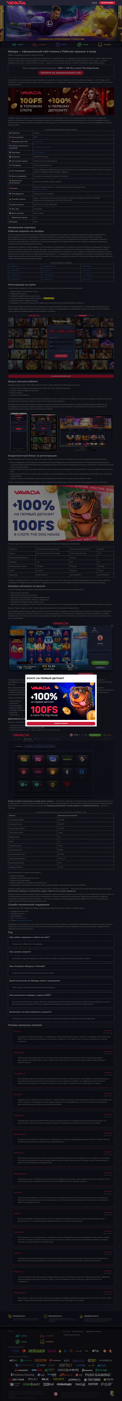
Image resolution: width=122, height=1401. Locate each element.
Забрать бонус (61, 723)
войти (94, 3)
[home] (16, 3)
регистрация (107, 3)
